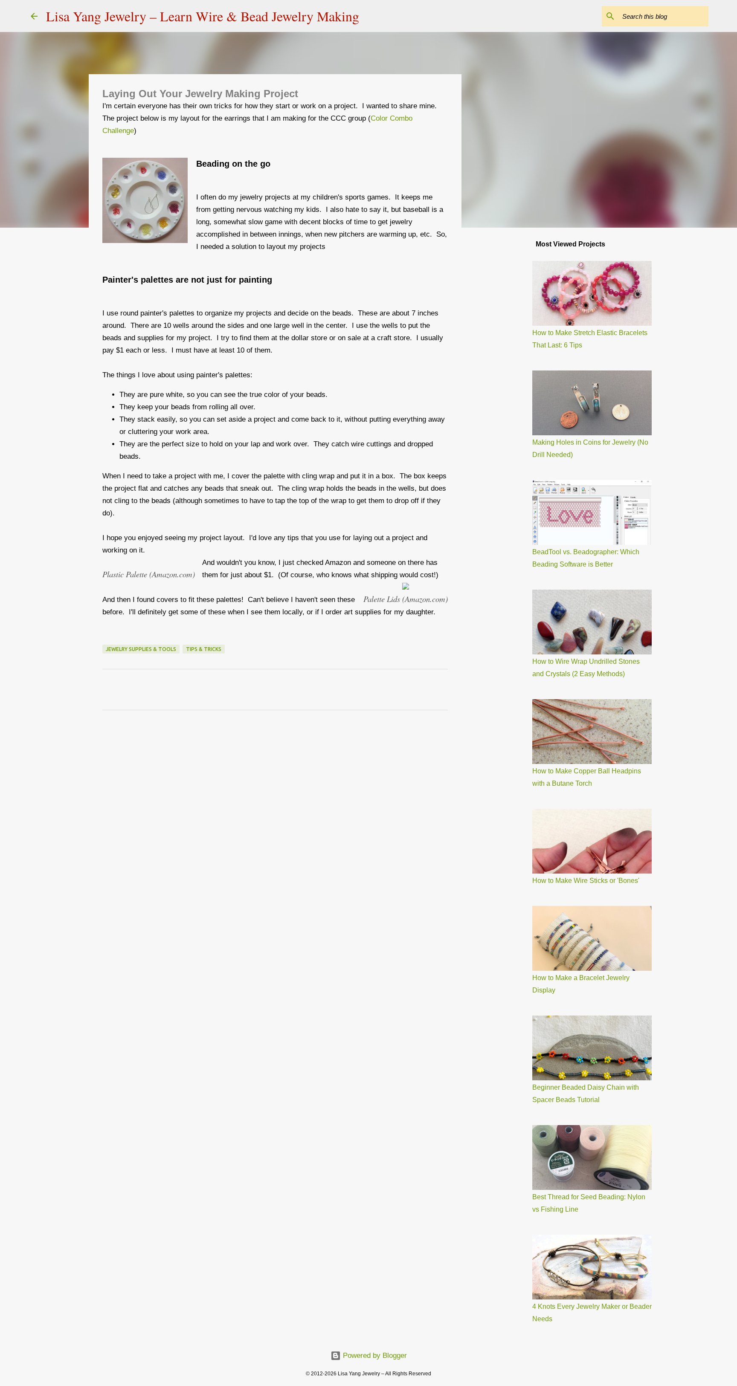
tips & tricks (203, 649)
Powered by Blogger (374, 1355)
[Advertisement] (505, 368)
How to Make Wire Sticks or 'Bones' (585, 880)
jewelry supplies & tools (141, 649)
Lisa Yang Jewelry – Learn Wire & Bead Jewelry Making (202, 16)
